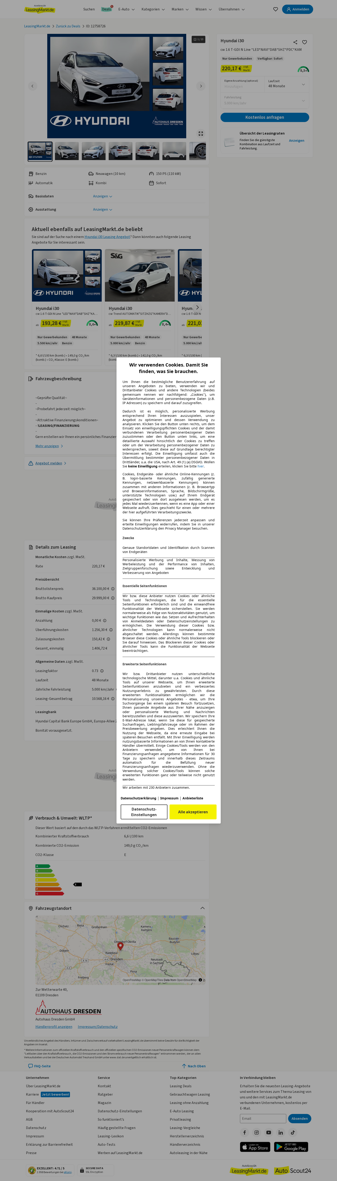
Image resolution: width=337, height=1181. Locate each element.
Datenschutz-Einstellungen (144, 812)
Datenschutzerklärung (138, 798)
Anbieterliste (193, 798)
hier (201, 466)
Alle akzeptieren (193, 811)
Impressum (169, 798)
